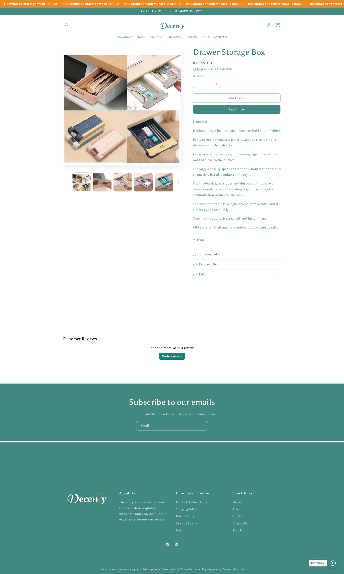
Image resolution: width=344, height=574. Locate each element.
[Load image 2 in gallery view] (102, 182)
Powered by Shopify (128, 569)
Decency (112, 569)
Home (237, 502)
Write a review (172, 356)
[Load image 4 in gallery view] (143, 182)
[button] (67, 25)
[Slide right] (178, 182)
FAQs (179, 530)
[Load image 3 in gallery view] (122, 182)
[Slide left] (67, 182)
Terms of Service (187, 523)
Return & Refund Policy (191, 502)
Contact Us (240, 523)
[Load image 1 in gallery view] (81, 182)
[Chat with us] (333, 563)
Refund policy (150, 569)
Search (237, 530)
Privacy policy (169, 569)
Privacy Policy (185, 516)
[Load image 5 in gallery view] (164, 182)
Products (239, 516)
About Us (239, 509)
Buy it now (237, 109)
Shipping (198, 68)
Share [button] (200, 239)
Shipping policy (210, 569)
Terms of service (189, 569)
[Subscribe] (203, 425)
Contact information (234, 569)
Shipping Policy (186, 509)
